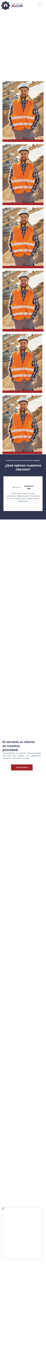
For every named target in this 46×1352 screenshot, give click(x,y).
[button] (39, 5)
